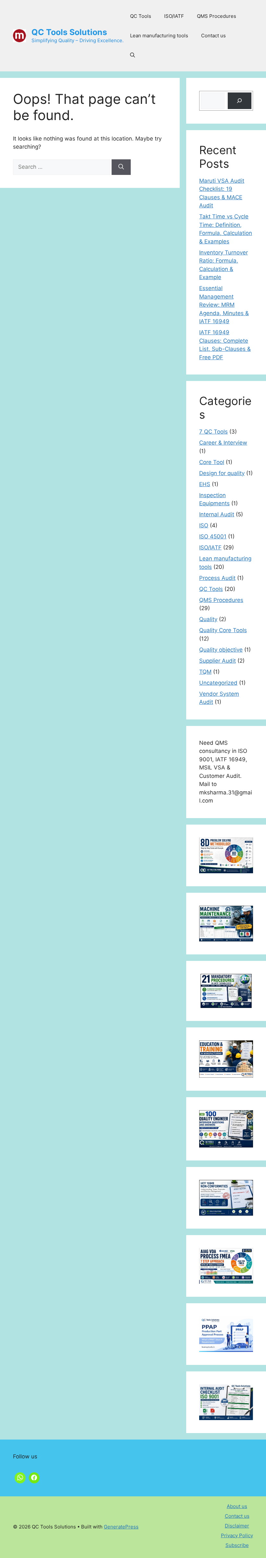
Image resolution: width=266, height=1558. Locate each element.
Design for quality (222, 473)
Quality (208, 619)
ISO (203, 525)
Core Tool (211, 462)
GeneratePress (121, 1527)
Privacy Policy (237, 1535)
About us (237, 1506)
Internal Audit (216, 514)
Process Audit (217, 578)
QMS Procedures (216, 16)
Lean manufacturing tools (159, 35)
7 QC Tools (213, 431)
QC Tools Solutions (69, 32)
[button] (132, 55)
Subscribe (237, 1545)
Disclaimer (237, 1526)
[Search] (121, 167)
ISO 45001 (212, 536)
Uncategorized (218, 683)
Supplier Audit (217, 660)
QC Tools (140, 16)
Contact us (213, 35)
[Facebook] (34, 1477)
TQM (205, 672)
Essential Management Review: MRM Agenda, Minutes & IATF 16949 (224, 305)
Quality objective (221, 649)
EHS (204, 484)
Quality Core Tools (223, 630)
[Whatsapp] (20, 1477)
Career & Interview (223, 442)
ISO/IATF (174, 16)
